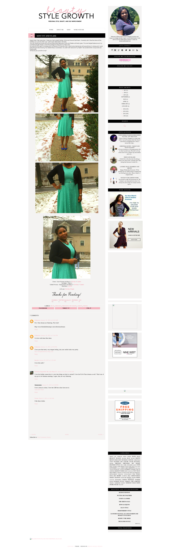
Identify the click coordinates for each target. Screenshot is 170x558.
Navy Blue (136, 471)
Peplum (132, 472)
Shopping (118, 477)
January (125, 106)
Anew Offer (127, 456)
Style (131, 479)
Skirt (138, 477)
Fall (111, 466)
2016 (125, 92)
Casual (131, 460)
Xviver (36, 398)
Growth (132, 468)
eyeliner (130, 465)
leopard (133, 469)
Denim (112, 463)
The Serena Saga (124, 501)
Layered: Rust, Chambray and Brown (129, 167)
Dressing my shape (69, 306)
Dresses (58, 306)
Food (119, 466)
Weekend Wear (131, 483)
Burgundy (118, 460)
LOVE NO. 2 (71, 546)
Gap (130, 466)
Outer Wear (126, 472)
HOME (67, 434)
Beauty (113, 458)
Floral (115, 466)
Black (119, 458)
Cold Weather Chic (117, 461)
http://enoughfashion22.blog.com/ (44, 351)
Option (79, 281)
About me (113, 456)
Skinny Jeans (131, 477)
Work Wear (114, 484)
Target (128, 481)
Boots (138, 458)
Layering (127, 469)
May (124, 99)
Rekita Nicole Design (95, 546)
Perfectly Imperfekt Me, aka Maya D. (46, 371)
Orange (119, 472)
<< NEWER (33, 434)
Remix (119, 476)
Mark (122, 471)
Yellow (121, 484)
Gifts (133, 466)
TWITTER (61, 300)
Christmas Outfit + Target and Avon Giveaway (130, 147)
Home (51, 29)
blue (52, 306)
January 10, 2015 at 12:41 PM (49, 335)
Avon (134, 456)
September (124, 97)
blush (133, 458)
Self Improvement (134, 476)
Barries (37, 360)
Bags (138, 456)
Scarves (125, 475)
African (120, 456)
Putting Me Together (124, 495)
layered (121, 469)
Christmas (137, 460)
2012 (124, 113)
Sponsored (118, 479)
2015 (124, 95)
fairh (135, 465)
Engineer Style (115, 465)
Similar (74, 281)
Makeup (117, 471)
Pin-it (89, 308)
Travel (112, 483)
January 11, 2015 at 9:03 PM (49, 347)
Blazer (124, 458)
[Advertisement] (125, 373)
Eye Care (124, 465)
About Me (60, 29)
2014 (124, 109)
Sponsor (112, 479)
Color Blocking (134, 461)
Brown (112, 460)
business (125, 460)
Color (126, 461)
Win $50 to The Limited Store (130, 178)
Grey (127, 468)
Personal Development (125, 474)
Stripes (125, 479)
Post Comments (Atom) (44, 437)
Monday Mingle (69, 289)
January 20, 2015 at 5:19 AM (47, 360)
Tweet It (66, 308)
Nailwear (130, 471)
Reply (36, 329)
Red (115, 476)
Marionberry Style (124, 510)
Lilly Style (124, 507)
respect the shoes (124, 518)
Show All (137, 523)
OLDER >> (101, 434)
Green (79, 306)
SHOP (68, 29)
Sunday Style (119, 481)
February (125, 103)
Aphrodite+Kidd (39, 389)
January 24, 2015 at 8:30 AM (66, 371)
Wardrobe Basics (120, 483)
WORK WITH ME (79, 29)
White (138, 483)
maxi (126, 471)
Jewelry (116, 469)
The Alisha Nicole (124, 521)
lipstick (112, 471)
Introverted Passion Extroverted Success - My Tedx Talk (129, 136)
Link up (138, 469)
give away (137, 466)
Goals (119, 468)
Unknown (37, 320)
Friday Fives (125, 466)
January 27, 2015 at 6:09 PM (50, 385)
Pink (134, 474)
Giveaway (113, 468)
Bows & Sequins (124, 504)
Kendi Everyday (124, 492)
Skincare (124, 477)
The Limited (135, 481)
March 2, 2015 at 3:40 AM (46, 398)
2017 (125, 90)
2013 (124, 111)
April (125, 101)
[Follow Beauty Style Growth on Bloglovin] (125, 61)
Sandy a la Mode (124, 498)
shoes (85, 306)
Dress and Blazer (129, 157)
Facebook (43, 308)
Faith (138, 465)
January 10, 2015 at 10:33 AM (49, 320)
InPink (70, 286)
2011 (124, 116)
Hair (136, 468)
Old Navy (113, 472)
